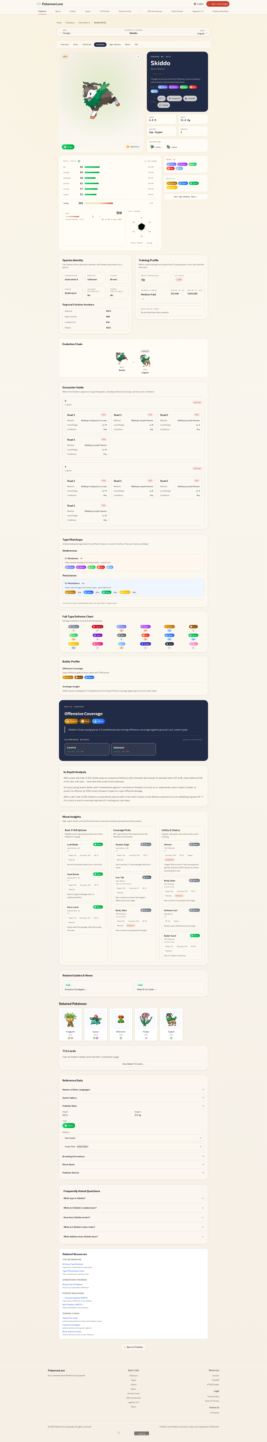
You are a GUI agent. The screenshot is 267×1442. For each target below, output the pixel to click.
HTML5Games (213, 1384)
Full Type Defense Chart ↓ (186, 197)
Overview (65, 45)
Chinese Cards (133, 1393)
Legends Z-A (133, 1402)
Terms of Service (212, 1401)
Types (133, 1380)
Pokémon (134, 1375)
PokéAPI (215, 1380)
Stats (75, 45)
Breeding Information (73, 1156)
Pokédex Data (69, 1105)
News (133, 1389)
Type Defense (115, 45)
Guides (134, 1384)
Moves (127, 45)
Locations (100, 45)
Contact (215, 1375)
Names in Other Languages (76, 1089)
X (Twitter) (214, 1412)
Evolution (87, 45)
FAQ (136, 45)
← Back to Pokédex (133, 1347)
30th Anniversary (133, 1398)
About (133, 1406)
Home (59, 22)
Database (70, 22)
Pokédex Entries (70, 1172)
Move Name (68, 1164)
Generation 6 (84, 22)
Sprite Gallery (69, 1097)
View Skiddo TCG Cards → (134, 1064)
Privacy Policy (213, 1396)
